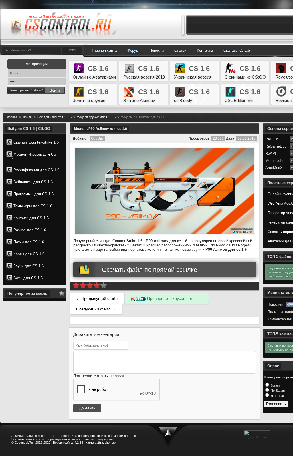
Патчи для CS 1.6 (28, 242)
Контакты (205, 50)
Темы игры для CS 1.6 (32, 206)
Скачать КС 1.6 (236, 50)
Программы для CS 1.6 (33, 194)
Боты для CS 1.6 (28, 278)
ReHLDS (272, 139)
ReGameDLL (275, 146)
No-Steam (277, 390)
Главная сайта (104, 50)
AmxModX (274, 168)
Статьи (180, 50)
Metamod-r (274, 160)
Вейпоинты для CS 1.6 (33, 182)
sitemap (110, 442)
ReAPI (270, 153)
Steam (275, 385)
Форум (133, 50)
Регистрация (19, 90)
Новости (156, 50)
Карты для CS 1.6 (28, 254)
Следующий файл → (96, 309)
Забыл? (37, 90)
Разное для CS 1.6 (29, 230)
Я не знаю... (279, 395)
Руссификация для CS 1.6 (36, 170)
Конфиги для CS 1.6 (31, 218)
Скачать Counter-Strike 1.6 (36, 142)
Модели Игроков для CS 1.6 (32, 156)
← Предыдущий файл (97, 298)
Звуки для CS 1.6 (28, 266)
